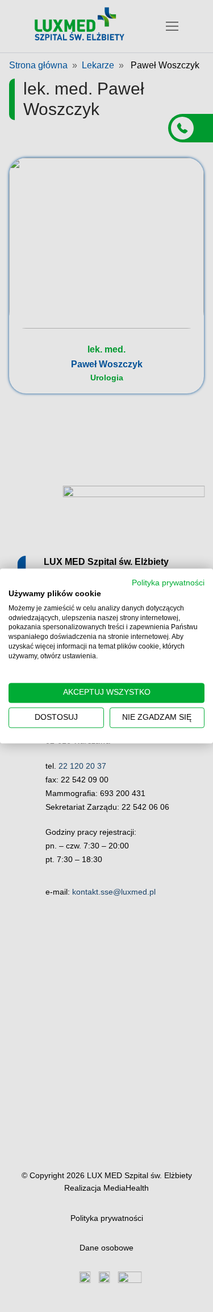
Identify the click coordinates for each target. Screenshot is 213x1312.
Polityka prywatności (168, 583)
